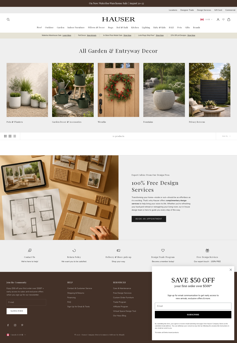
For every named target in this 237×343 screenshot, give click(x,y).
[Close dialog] (230, 269)
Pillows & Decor (96, 27)
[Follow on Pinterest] (22, 325)
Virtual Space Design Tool (124, 311)
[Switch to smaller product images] (10, 136)
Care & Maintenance (122, 288)
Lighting (146, 27)
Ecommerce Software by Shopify (113, 335)
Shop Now (127, 35)
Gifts (187, 27)
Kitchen (135, 27)
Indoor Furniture (76, 27)
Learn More (67, 35)
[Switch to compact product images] (14, 136)
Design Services (204, 10)
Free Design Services (207, 257)
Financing (71, 297)
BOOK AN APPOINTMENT (149, 219)
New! (39, 27)
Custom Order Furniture (123, 297)
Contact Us (29, 257)
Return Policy (74, 257)
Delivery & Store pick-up (118, 257)
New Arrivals (91, 35)
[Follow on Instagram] (15, 325)
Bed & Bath (122, 27)
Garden (60, 27)
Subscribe (17, 311)
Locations (173, 10)
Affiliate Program (120, 306)
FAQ (69, 302)
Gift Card (218, 10)
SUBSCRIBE (193, 315)
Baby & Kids (159, 27)
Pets (179, 27)
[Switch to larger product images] (5, 136)
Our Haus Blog (119, 315)
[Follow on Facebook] (8, 325)
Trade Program (119, 302)
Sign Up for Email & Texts (78, 306)
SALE (171, 27)
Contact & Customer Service (79, 288)
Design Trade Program (162, 257)
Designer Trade (187, 10)
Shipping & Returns (75, 293)
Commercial (230, 10)
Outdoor (49, 27)
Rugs (110, 27)
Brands (196, 27)
